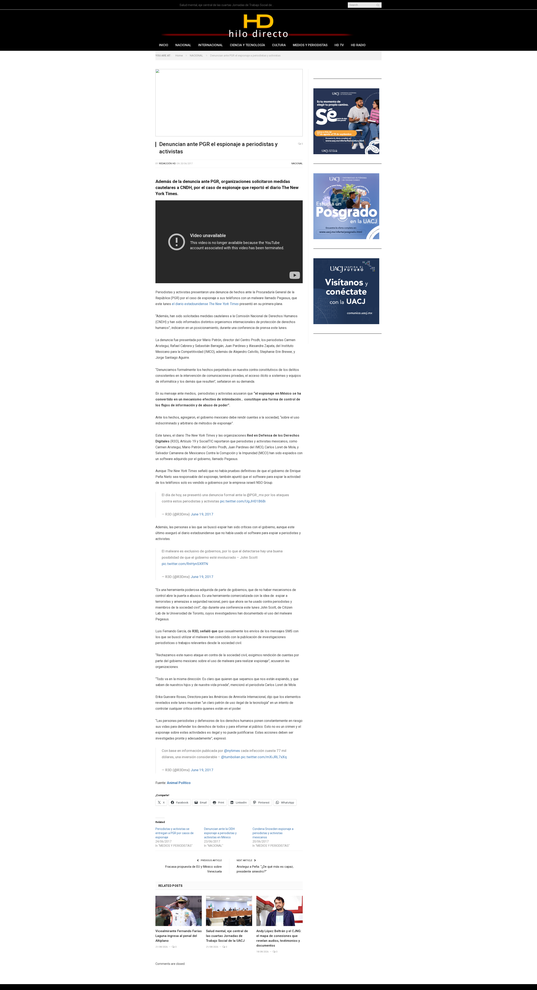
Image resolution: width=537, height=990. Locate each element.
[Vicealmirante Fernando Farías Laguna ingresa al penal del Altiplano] (178, 911)
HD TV (339, 45)
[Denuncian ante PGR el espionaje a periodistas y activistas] (229, 103)
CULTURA (279, 45)
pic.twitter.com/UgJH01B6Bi (243, 501)
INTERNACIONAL (210, 45)
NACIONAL (183, 45)
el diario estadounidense (205, 304)
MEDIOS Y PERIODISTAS (310, 45)
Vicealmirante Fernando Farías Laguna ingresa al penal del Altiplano (178, 936)
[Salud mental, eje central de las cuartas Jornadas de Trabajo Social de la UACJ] (229, 911)
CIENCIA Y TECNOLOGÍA (247, 45)
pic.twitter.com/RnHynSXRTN (185, 564)
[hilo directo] (258, 24)
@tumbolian (230, 757)
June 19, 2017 (202, 514)
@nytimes (232, 751)
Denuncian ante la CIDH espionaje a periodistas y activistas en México (220, 833)
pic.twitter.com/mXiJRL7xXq (264, 757)
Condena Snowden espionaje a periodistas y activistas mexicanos (273, 833)
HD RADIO (358, 45)
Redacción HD (167, 163)
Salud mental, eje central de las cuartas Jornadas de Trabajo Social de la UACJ (228, 5)
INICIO (163, 45)
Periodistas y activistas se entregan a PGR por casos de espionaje (174, 833)
